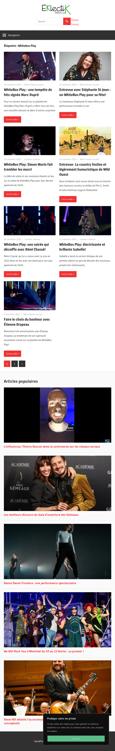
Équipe (74, 19)
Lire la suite (11, 119)
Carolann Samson (32, 159)
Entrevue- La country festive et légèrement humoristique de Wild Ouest (84, 169)
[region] (76, 729)
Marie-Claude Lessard (34, 84)
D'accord (76, 738)
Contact (75, 24)
